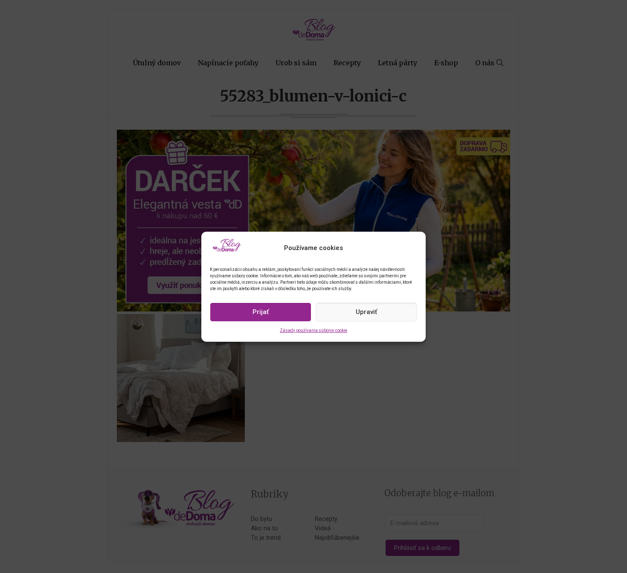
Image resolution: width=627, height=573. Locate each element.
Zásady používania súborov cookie (313, 330)
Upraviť (366, 312)
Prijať (261, 312)
